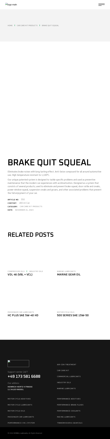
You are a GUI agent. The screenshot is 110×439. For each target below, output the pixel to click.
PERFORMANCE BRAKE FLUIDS (70, 405)
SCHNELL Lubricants (21, 433)
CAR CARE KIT (63, 370)
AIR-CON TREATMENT (66, 365)
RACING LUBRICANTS (66, 417)
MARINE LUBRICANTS (66, 271)
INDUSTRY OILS (36, 271)
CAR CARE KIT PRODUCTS (31, 206)
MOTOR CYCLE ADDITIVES (19, 399)
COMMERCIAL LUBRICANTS (69, 376)
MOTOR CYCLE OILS (65, 312)
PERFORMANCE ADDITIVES (69, 399)
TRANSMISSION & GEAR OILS (69, 423)
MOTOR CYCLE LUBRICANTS (20, 405)
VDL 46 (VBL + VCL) (20, 274)
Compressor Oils (16, 271)
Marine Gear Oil (69, 274)
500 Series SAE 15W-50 (73, 315)
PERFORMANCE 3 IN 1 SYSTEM (21, 423)
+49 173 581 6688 (24, 377)
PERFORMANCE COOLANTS (68, 411)
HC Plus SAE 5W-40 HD (23, 315)
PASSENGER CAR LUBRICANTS (21, 312)
